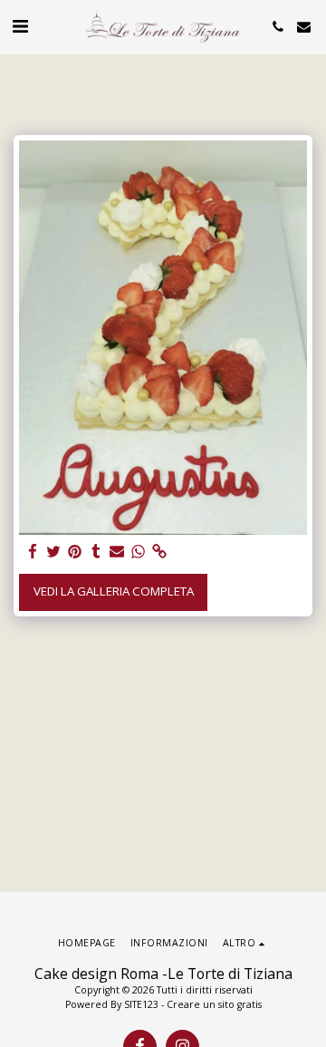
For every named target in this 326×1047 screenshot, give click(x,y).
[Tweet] (54, 552)
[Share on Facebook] (33, 552)
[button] (20, 25)
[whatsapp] (138, 552)
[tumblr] (95, 552)
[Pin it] (74, 552)
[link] (159, 552)
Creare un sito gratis (214, 1004)
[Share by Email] (117, 552)
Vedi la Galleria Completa (114, 591)
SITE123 (141, 1004)
